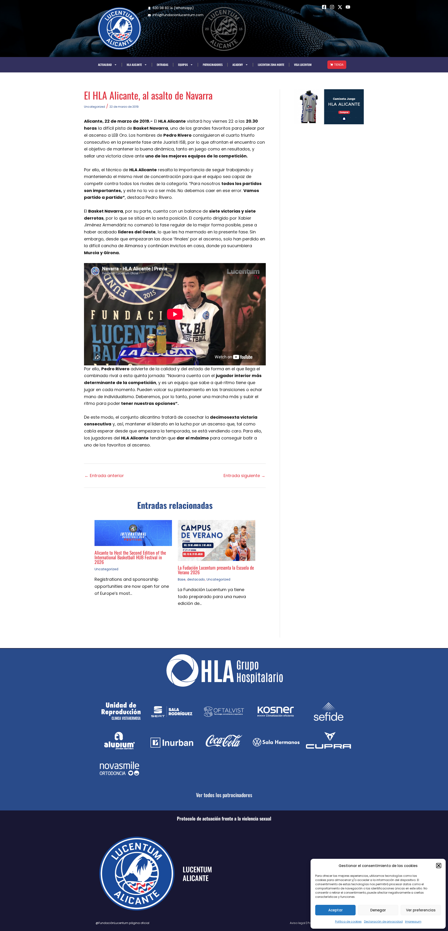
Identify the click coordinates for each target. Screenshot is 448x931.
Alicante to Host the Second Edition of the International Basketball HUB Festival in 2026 (130, 557)
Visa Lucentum (303, 65)
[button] (438, 865)
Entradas (162, 65)
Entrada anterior (104, 476)
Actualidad (105, 65)
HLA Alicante (134, 65)
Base (182, 579)
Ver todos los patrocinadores (224, 795)
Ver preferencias (421, 910)
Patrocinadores (213, 65)
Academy (237, 65)
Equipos (183, 65)
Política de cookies (348, 922)
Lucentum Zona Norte (271, 65)
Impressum (413, 922)
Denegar (378, 910)
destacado (196, 579)
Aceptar (335, 910)
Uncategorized (94, 107)
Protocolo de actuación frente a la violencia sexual (224, 818)
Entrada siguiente (244, 476)
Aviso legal (297, 923)
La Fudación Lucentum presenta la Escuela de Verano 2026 (216, 570)
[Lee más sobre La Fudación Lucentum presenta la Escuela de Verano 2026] (216, 540)
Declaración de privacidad (383, 922)
